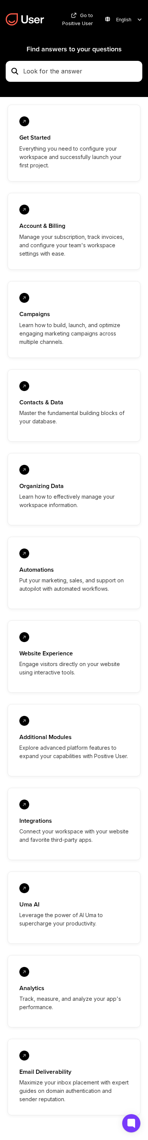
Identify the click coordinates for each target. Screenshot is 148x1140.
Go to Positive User (77, 19)
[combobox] (80, 71)
